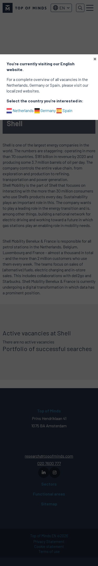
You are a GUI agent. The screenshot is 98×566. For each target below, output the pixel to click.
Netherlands (23, 110)
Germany (48, 110)
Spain (67, 110)
